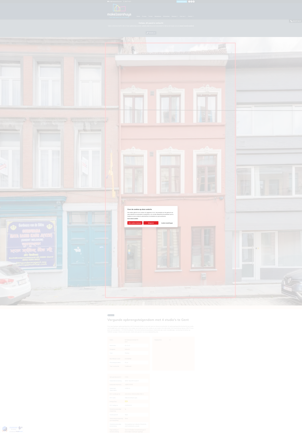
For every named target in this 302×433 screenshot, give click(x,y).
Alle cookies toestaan (135, 223)
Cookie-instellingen (167, 223)
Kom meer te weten (132, 218)
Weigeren (151, 223)
